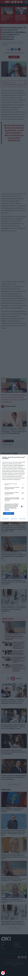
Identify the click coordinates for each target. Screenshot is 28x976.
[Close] (25, 457)
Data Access (14, 518)
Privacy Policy (22, 518)
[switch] (22, 488)
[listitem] (14, 484)
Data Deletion (5, 518)
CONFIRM (8, 513)
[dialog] (14, 488)
